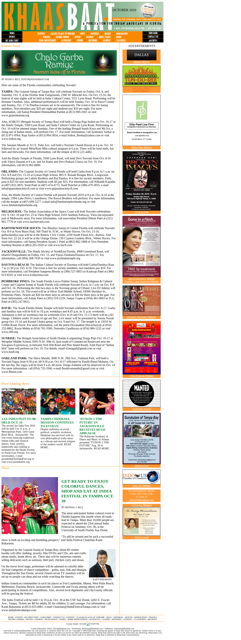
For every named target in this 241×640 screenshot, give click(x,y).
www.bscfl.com (62, 245)
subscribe (45, 617)
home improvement (78, 619)
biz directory (31, 617)
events (19, 617)
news (109, 617)
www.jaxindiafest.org (18, 461)
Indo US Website (142, 485)
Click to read (142, 212)
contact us (59, 617)
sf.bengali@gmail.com (79, 348)
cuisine (106, 619)
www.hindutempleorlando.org (19, 205)
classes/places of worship (90, 617)
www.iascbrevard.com (36, 221)
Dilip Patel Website (141, 147)
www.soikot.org (11, 138)
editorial (118, 617)
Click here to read (141, 408)
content (70, 617)
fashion (39, 619)
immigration (140, 617)
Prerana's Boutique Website (141, 317)
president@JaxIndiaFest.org (16, 458)
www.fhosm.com (12, 371)
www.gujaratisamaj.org (15, 115)
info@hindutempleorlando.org (68, 201)
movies (29, 619)
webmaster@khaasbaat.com (124, 629)
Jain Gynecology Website (141, 278)
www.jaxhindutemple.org (65, 258)
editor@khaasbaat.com (35, 79)
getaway (128, 619)
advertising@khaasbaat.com (92, 629)
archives (152, 619)
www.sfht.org (10, 331)
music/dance (51, 619)
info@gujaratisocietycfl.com (18, 188)
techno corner (16, 619)
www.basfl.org (10, 351)
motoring (117, 619)
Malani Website (141, 61)
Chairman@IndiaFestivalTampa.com (74, 606)
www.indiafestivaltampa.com (19, 610)
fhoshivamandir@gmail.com (78, 368)
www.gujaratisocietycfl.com (61, 188)
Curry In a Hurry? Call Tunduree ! (141, 89)
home (11, 617)
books (62, 619)
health (128, 617)
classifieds (140, 619)
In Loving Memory (141, 505)
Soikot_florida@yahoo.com (83, 135)
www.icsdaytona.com (35, 274)
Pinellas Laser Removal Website (142, 281)
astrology (95, 619)
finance (153, 617)
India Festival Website (141, 375)
